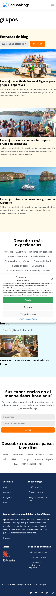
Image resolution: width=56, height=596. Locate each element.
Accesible (8, 251)
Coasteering (38, 265)
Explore (6, 487)
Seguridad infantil (42, 261)
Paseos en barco (20, 265)
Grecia (50, 454)
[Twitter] (36, 593)
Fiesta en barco (12, 261)
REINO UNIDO (29, 464)
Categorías (8, 497)
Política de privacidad (38, 552)
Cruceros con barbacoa (40, 251)
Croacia (40, 454)
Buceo (46, 270)
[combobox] (14, 44)
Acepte (28, 300)
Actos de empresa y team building (23, 270)
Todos (6, 330)
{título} (21, 319)
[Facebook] (31, 593)
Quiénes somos (35, 487)
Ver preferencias (28, 314)
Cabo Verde (17, 454)
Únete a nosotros (36, 492)
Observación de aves (17, 256)
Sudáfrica (38, 459)
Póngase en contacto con (38, 498)
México (14, 459)
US (40, 464)
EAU (16, 464)
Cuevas (26, 261)
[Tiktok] (47, 593)
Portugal (27, 330)
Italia (5, 459)
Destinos (7, 492)
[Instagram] (53, 593)
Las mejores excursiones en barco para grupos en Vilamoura (25, 142)
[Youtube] (42, 593)
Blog (5, 502)
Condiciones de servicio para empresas (35, 565)
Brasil (5, 454)
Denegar (28, 307)
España (49, 459)
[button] (52, 278)
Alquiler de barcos (40, 256)
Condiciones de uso (37, 557)
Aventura (21, 251)
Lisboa (16, 330)
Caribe (29, 454)
